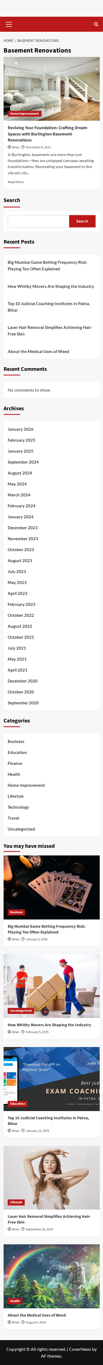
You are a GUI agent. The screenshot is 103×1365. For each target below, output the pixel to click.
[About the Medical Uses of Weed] (52, 1276)
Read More (16, 182)
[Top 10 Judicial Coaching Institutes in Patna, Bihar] (52, 1079)
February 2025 (21, 440)
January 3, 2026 (37, 939)
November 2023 (23, 538)
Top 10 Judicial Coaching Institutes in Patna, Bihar (49, 307)
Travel (13, 817)
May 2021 (17, 659)
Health (14, 774)
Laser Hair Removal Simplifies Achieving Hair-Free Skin (50, 330)
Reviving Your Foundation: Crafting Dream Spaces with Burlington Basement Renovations (47, 134)
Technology (18, 807)
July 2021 (17, 648)
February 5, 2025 (37, 1032)
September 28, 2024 (39, 1229)
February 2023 (21, 604)
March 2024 (19, 494)
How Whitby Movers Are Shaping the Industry (51, 286)
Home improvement (24, 113)
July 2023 (17, 571)
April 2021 (17, 669)
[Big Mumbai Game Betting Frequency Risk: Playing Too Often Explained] (52, 887)
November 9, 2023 (38, 147)
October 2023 (21, 549)
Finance (15, 763)
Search (12, 200)
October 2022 (21, 615)
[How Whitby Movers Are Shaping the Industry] (52, 986)
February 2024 (21, 505)
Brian (16, 147)
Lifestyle (16, 796)
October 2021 (21, 637)
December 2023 (23, 527)
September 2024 (23, 461)
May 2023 (17, 582)
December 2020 (23, 680)
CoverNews (80, 1349)
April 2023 (17, 593)
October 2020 (21, 691)
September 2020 (23, 702)
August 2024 (20, 472)
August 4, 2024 (36, 1322)
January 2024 (21, 516)
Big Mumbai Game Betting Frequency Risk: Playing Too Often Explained (47, 265)
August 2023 (20, 560)
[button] (9, 23)
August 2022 (20, 626)
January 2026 (21, 429)
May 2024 (17, 483)
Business (16, 741)
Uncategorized (21, 828)
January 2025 (21, 451)
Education (17, 752)
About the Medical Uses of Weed (38, 351)
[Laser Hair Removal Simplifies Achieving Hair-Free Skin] (52, 1178)
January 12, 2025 (37, 1131)
